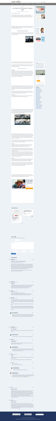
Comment (12, 242)
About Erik (43, 34)
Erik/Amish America (16, 367)
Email (20, 251)
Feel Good (37, 103)
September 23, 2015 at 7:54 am (14, 282)
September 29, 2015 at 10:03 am (15, 373)
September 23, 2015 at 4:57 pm (14, 291)
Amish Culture (37, 92)
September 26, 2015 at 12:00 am (14, 327)
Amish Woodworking (38, 101)
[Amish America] (16, 1)
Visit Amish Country (38, 108)
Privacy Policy (23, 417)
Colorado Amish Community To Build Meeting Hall (15, 218)
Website (28, 251)
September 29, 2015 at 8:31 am (14, 354)
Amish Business (37, 89)
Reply (32, 259)
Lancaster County (38, 104)
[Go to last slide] (12, 216)
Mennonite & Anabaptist (39, 105)
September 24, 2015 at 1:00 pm (14, 298)
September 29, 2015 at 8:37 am (15, 363)
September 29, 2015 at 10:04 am (16, 368)
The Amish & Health (38, 107)
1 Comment (25, 214)
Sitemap (29, 417)
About (12, 4)
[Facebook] (27, 414)
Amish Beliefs (37, 88)
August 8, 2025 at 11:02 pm (13, 400)
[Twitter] (29, 414)
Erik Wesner (18, 11)
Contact (26, 417)
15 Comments (26, 11)
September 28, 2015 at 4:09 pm (15, 347)
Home (12, 3)
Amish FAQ (21, 3)
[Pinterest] (31, 414)
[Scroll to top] (54, 418)
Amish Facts (37, 93)
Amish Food (37, 94)
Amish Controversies (38, 91)
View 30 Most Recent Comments (40, 85)
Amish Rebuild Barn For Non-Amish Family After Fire (28, 211)
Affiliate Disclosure (32, 417)
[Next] (32, 216)
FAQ (40, 63)
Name (12, 251)
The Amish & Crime (38, 106)
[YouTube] (25, 414)
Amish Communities (38, 90)
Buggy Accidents (38, 102)
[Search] (42, 414)
